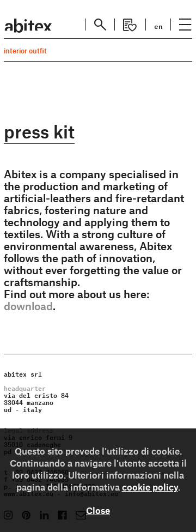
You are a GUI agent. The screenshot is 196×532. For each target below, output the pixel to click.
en (158, 25)
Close (98, 510)
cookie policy (150, 486)
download (28, 305)
